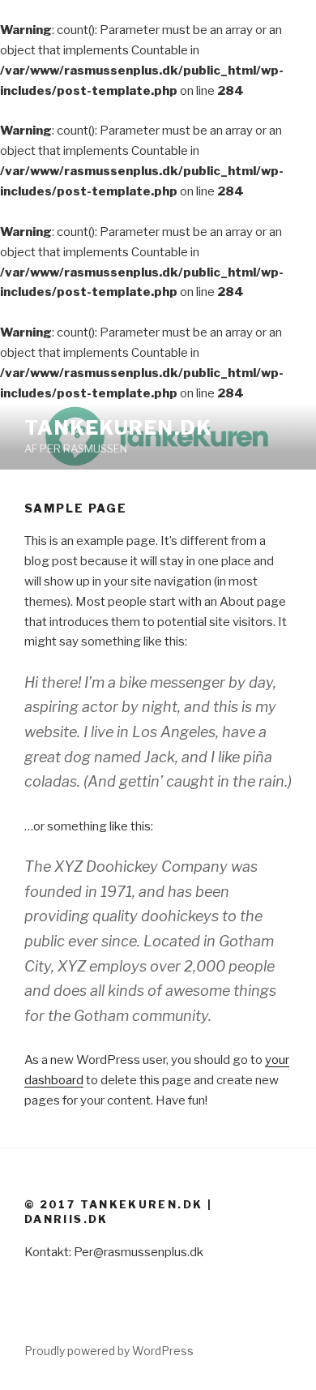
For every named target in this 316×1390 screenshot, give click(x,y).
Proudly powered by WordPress (109, 1351)
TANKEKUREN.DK (118, 428)
